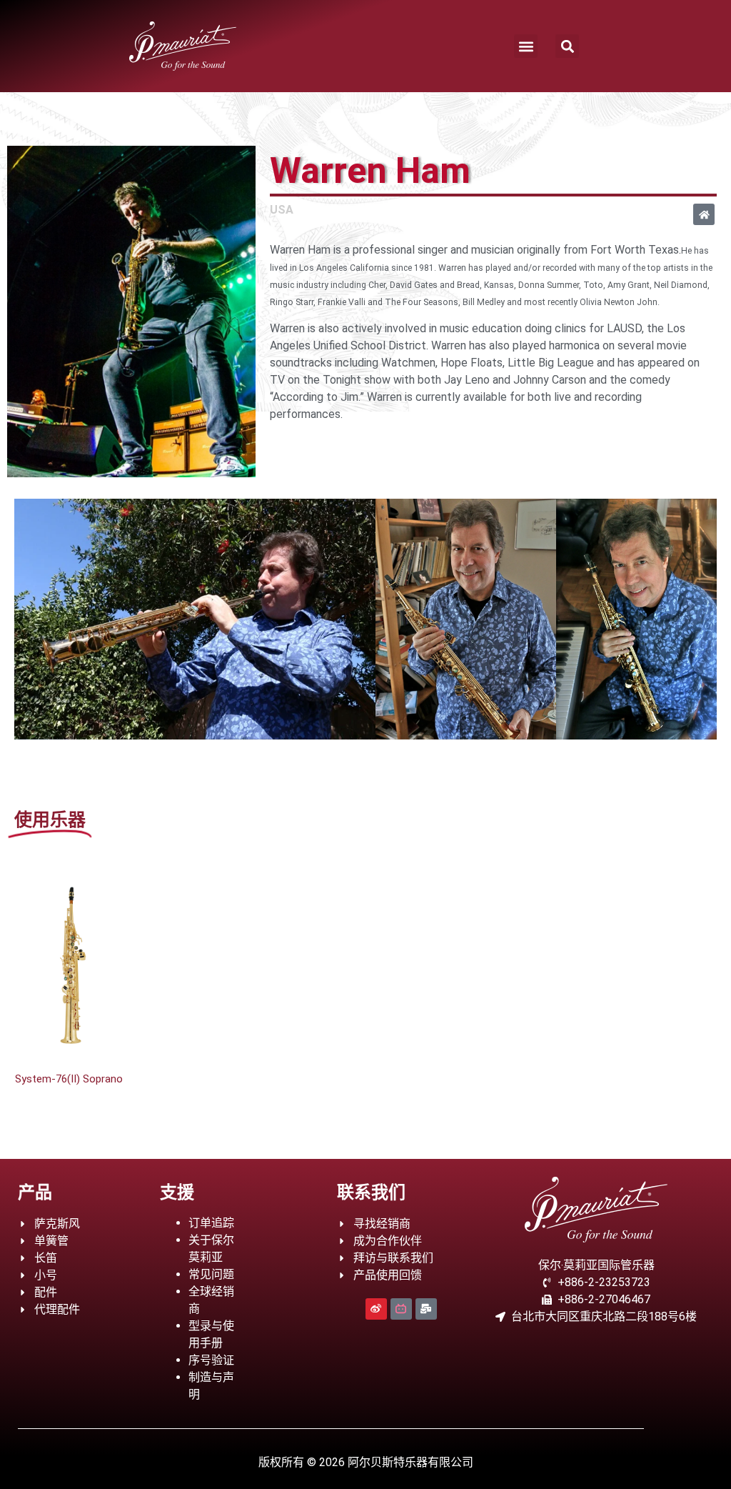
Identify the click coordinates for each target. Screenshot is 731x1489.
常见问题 (211, 1274)
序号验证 (211, 1360)
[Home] (704, 214)
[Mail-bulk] (426, 1309)
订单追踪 (211, 1223)
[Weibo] (376, 1309)
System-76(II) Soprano (69, 1078)
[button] (526, 46)
